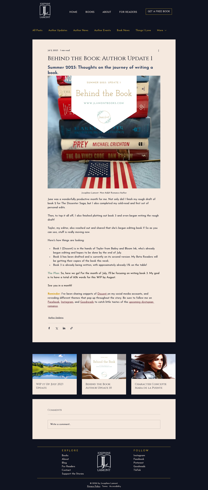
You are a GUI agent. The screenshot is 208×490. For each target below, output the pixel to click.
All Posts (37, 30)
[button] (128, 11)
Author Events (102, 30)
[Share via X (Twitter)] (56, 328)
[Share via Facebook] (49, 328)
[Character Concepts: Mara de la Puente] (153, 366)
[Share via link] (71, 328)
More (160, 30)
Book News (123, 30)
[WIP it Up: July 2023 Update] (54, 366)
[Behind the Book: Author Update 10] (104, 366)
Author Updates (57, 30)
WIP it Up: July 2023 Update (49, 386)
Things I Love (143, 30)
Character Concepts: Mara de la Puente (151, 386)
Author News (80, 30)
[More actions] (158, 50)
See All (172, 348)
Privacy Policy (93, 486)
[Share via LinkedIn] (64, 328)
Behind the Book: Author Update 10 (99, 386)
